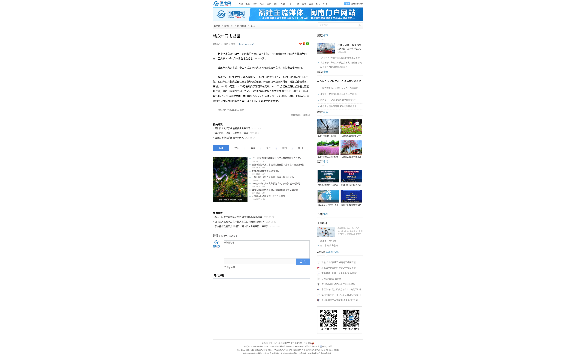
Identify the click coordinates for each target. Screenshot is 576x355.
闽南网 (217, 26)
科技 (318, 4)
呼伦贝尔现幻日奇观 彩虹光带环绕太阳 (338, 106)
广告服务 (290, 343)
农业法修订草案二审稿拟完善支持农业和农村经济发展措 (278, 165)
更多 (325, 4)
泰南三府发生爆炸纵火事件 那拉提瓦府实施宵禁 (238, 217)
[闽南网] (222, 4)
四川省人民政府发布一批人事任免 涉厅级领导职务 (239, 222)
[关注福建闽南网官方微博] (312, 343)
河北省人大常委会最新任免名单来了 (232, 128)
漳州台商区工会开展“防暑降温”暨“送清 (339, 300)
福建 (283, 4)
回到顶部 (307, 343)
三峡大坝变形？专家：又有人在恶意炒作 (339, 88)
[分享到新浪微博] (304, 43)
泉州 (255, 4)
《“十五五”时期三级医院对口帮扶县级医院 (340, 58)
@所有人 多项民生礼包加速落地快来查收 (339, 81)
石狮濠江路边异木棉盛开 (351, 157)
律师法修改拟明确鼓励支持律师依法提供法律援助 (275, 190)
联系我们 (282, 343)
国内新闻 (241, 26)
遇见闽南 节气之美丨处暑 (328, 205)
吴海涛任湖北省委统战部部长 (265, 171)
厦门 (276, 4)
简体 (357, 4)
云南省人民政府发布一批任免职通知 (268, 196)
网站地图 (299, 343)
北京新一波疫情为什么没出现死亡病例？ (339, 94)
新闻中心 (228, 26)
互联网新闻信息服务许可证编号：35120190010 (320, 350)
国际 (297, 4)
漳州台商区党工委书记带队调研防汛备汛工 (341, 295)
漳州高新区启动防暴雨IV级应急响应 (338, 284)
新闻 (248, 4)
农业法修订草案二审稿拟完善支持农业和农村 (341, 63)
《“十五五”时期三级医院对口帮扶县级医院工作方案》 (277, 158)
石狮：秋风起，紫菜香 (327, 136)
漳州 (269, 4)
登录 (226, 267)
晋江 (262, 4)
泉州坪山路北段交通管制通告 (351, 205)
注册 (353, 4)
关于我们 (273, 343)
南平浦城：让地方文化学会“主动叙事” (339, 273)
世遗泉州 (322, 223)
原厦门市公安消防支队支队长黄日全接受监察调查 (351, 185)
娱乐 (311, 4)
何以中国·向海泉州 (329, 245)
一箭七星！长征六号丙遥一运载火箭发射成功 (273, 177)
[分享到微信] (307, 43)
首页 (240, 4)
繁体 (361, 4)
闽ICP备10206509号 (294, 350)
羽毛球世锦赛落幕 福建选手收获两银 (338, 262)
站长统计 (315, 347)
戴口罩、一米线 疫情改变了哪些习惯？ (338, 100)
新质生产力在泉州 (328, 241)
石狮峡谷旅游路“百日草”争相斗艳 (351, 136)
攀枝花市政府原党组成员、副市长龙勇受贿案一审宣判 (241, 226)
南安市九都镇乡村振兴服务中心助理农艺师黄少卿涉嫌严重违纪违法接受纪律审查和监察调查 (328, 185)
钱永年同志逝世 (228, 236)
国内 (290, 4)
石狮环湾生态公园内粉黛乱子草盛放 (328, 157)
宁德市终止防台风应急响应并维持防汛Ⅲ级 (341, 289)
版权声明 (265, 343)
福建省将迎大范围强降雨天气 (229, 138)
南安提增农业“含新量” (331, 279)
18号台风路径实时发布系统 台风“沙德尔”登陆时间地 (276, 183)
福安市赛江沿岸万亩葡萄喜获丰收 (231, 133)
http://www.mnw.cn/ (246, 44)
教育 (304, 4)
